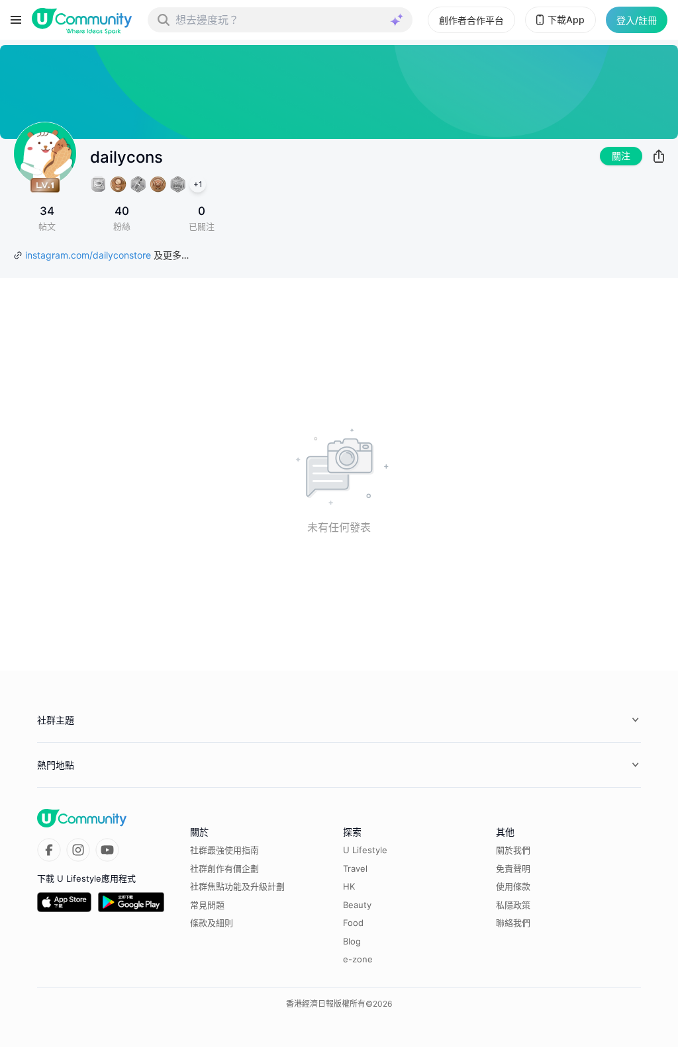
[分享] (659, 156)
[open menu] (16, 20)
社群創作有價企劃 (224, 868)
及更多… (171, 255)
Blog (352, 941)
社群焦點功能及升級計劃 (237, 886)
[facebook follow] (49, 850)
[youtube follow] (107, 850)
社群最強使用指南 (224, 850)
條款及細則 (211, 922)
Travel (355, 868)
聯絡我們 (513, 922)
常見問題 (207, 905)
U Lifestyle (365, 850)
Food (353, 922)
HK (349, 886)
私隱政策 (513, 905)
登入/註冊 (636, 20)
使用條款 (513, 886)
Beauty (357, 905)
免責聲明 (513, 868)
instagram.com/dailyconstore (88, 255)
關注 (621, 155)
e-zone (358, 959)
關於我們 (513, 850)
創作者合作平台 (471, 20)
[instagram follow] (78, 850)
